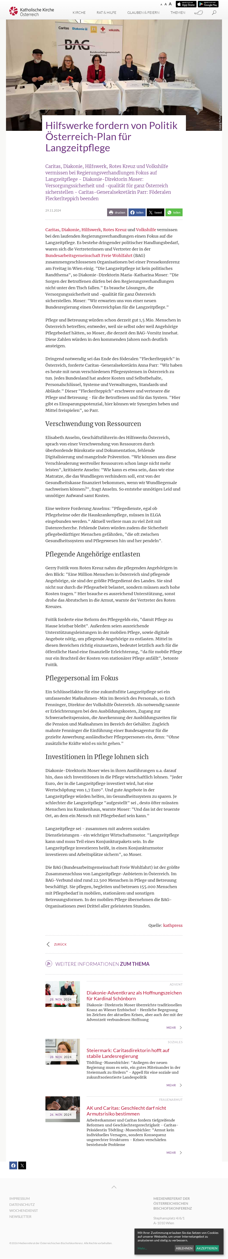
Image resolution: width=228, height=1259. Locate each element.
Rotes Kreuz (115, 229)
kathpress (173, 925)
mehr (171, 1028)
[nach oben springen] (114, 1187)
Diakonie (70, 229)
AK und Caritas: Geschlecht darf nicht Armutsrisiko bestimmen (126, 1111)
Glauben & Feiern (143, 12)
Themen (178, 12)
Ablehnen (184, 1248)
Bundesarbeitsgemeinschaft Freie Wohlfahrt (88, 255)
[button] (117, 212)
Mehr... (142, 1248)
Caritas (52, 229)
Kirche (79, 12)
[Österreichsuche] (198, 13)
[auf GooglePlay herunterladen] (208, 4)
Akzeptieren (207, 1248)
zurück (60, 944)
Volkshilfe (146, 229)
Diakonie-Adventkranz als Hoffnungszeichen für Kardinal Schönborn (134, 995)
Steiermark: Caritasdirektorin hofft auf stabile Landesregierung (128, 1053)
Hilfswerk (91, 229)
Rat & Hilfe (106, 12)
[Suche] (214, 13)
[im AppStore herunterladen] (186, 4)
